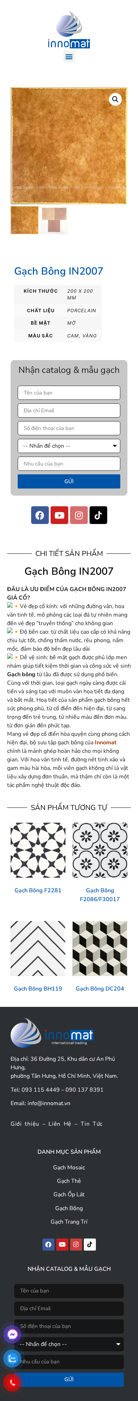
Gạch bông (21, 674)
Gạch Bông (69, 1208)
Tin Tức (92, 1124)
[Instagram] (79, 515)
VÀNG (89, 335)
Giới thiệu (25, 1124)
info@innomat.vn (49, 1103)
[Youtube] (59, 515)
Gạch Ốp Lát (69, 1194)
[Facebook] (40, 515)
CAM (73, 335)
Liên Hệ (59, 1124)
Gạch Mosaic (69, 1167)
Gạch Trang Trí (69, 1222)
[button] (69, 56)
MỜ (71, 323)
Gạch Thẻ (69, 1181)
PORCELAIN (81, 310)
